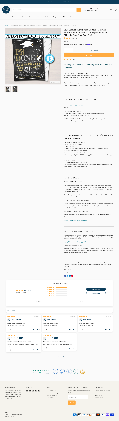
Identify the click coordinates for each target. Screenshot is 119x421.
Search (6, 412)
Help (78, 17)
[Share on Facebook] (65, 276)
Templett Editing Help (52, 395)
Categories (5, 17)
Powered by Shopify (9, 416)
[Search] (78, 10)
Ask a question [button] (96, 293)
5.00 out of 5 (27, 290)
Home (6, 25)
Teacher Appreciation (26, 17)
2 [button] (58, 356)
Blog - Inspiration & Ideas (60, 17)
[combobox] (44, 10)
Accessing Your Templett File (54, 393)
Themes (13, 17)
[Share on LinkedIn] (70, 276)
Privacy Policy (98, 395)
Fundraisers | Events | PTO (42, 17)
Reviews (72, 17)
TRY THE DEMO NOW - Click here (73, 105)
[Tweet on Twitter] (67, 276)
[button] (68, 38)
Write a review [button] (96, 289)
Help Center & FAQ (52, 390)
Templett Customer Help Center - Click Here (75, 220)
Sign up (71, 402)
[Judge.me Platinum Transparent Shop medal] (75, 371)
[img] (11, 316)
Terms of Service (99, 397)
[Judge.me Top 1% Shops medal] (82, 371)
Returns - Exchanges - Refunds (102, 390)
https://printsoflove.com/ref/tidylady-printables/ (76, 242)
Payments (97, 393)
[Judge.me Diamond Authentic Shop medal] (55, 371)
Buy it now (89, 55)
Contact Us (50, 397)
